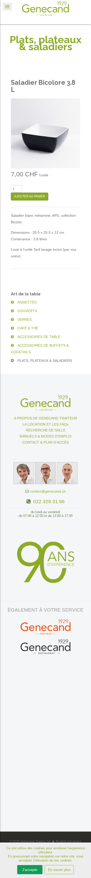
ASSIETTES (26, 302)
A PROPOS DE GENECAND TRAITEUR (45, 418)
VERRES (24, 319)
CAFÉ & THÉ (27, 328)
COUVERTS (26, 311)
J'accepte (29, 870)
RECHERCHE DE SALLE (45, 430)
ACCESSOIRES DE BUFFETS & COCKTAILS (40, 348)
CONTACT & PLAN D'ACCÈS (45, 442)
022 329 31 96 (48, 501)
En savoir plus (59, 870)
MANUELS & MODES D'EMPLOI (46, 436)
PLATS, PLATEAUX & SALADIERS (44, 361)
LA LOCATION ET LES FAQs (45, 424)
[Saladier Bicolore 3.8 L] (45, 133)
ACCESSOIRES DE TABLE (38, 337)
